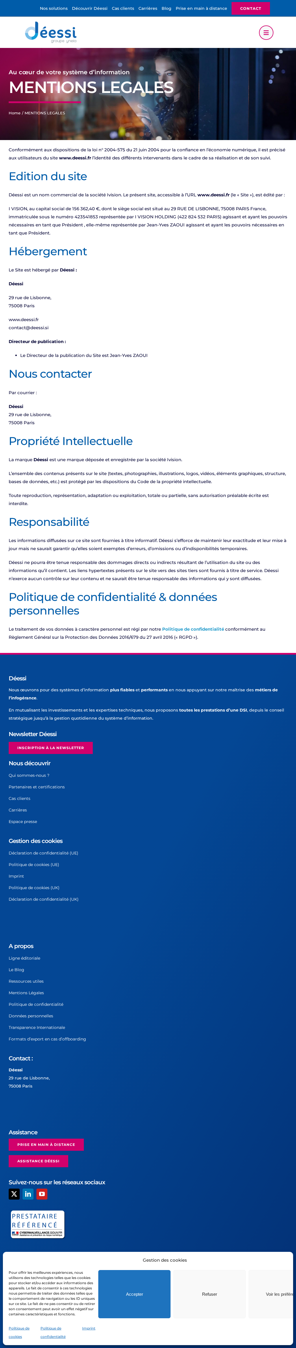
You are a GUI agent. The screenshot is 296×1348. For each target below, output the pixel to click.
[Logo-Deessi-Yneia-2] (52, 23)
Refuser (209, 1294)
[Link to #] (266, 32)
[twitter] (14, 1194)
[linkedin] (28, 1194)
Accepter (134, 1294)
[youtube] (41, 1194)
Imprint (88, 1328)
